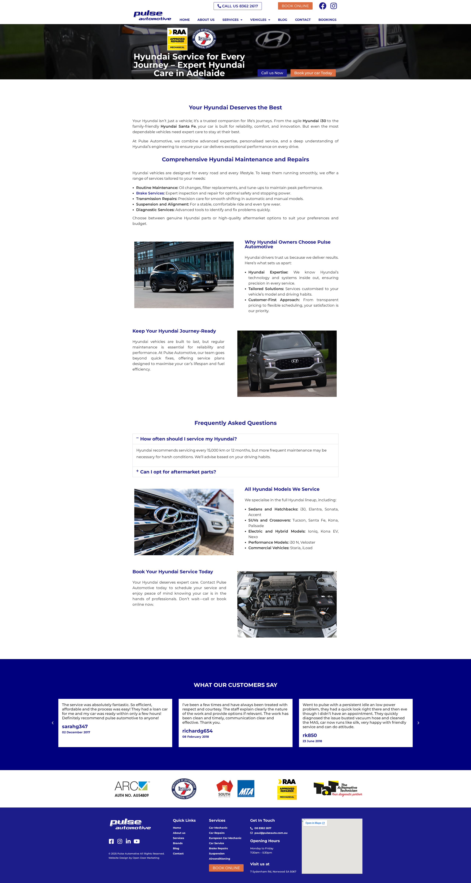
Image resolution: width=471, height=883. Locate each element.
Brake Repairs (218, 848)
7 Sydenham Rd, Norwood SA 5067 (273, 871)
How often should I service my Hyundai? (188, 439)
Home (185, 20)
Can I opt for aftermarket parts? (178, 472)
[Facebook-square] (111, 841)
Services (230, 20)
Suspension (217, 853)
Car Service (216, 843)
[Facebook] (322, 6)
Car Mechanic (218, 827)
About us (206, 20)
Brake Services (150, 193)
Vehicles (258, 20)
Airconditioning (219, 858)
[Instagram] (333, 6)
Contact (303, 20)
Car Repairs (216, 833)
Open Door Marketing (146, 857)
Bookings (327, 20)
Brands (178, 843)
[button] (235, 439)
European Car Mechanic (225, 838)
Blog (282, 20)
